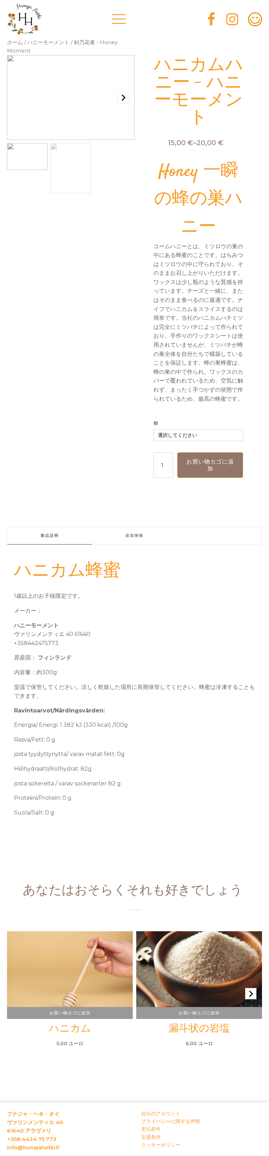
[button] (27, 156)
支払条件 (151, 1129)
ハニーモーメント (48, 42)
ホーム (15, 42)
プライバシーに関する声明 (170, 1121)
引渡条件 (151, 1137)
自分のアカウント (160, 1113)
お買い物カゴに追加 (210, 465)
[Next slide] (123, 97)
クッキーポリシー (160, 1145)
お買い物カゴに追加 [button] (69, 1012)
